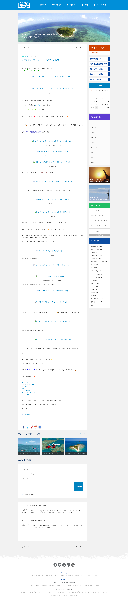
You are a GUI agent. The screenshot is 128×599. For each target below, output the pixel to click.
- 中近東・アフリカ (95, 152)
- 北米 (92, 142)
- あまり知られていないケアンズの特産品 (100, 221)
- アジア (93, 122)
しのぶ (27, 520)
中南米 (90, 575)
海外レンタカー (50, 592)
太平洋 (48, 575)
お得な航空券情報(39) (96, 249)
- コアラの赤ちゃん (95, 231)
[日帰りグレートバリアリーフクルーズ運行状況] (76, 446)
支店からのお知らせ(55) (97, 299)
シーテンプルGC (27, 394)
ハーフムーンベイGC (28, 384)
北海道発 (31, 585)
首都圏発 (44, 585)
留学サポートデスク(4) (96, 302)
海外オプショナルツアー (37, 592)
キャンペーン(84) (95, 264)
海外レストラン (62, 592)
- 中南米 (93, 157)
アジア (33, 575)
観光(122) (93, 305)
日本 (95, 575)
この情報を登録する (29, 494)
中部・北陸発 (61, 585)
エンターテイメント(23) (97, 255)
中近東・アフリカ (80, 575)
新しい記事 (27, 47)
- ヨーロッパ (94, 137)
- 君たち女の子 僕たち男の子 (98, 226)
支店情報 (64, 573)
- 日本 (92, 163)
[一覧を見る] (99, 235)
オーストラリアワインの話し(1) (99, 261)
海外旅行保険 (92, 592)
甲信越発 (52, 585)
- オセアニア (94, 147)
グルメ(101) (94, 268)
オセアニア (69, 575)
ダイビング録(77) (95, 286)
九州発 (85, 585)
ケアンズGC (25, 386)
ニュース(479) (94, 289)
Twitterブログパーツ (25, 418)
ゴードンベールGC (27, 383)
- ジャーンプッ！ (95, 210)
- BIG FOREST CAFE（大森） (98, 215)
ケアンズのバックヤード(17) (98, 280)
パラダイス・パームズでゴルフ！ (42, 60)
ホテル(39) (93, 295)
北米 (62, 575)
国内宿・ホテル (81, 592)
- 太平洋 (93, 132)
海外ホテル (24, 592)
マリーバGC (25, 388)
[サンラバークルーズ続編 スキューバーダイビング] (29, 446)
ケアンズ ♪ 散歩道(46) (96, 271)
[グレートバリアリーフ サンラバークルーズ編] (53, 446)
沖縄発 (92, 585)
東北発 (38, 585)
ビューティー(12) (95, 292)
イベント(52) (94, 252)
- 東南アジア (94, 127)
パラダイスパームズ (28, 390)
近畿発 (69, 585)
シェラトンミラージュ (28, 392)
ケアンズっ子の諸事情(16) (97, 274)
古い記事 (78, 47)
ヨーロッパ (56, 575)
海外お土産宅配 (102, 592)
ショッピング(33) (95, 283)
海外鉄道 (71, 592)
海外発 (98, 585)
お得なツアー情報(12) (96, 246)
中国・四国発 (77, 585)
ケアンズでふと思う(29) (97, 277)
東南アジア (41, 575)
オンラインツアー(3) (96, 258)
